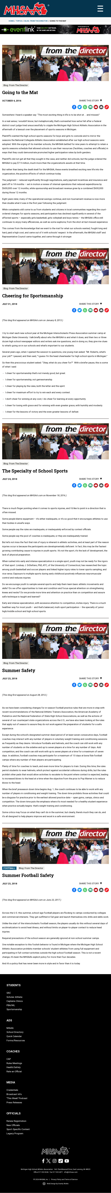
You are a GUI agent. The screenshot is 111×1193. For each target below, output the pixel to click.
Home (11, 21)
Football (9, 868)
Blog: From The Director (36, 21)
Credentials (12, 1090)
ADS (9, 1020)
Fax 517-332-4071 (56, 1172)
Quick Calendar (14, 1036)
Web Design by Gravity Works (57, 1184)
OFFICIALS (13, 1113)
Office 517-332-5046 (41, 1172)
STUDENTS (13, 985)
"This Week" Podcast (16, 1098)
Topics (19, 21)
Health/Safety (13, 1067)
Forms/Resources (15, 1040)
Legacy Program (14, 1133)
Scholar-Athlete (14, 997)
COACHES (13, 1051)
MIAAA (10, 1028)
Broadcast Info (14, 1094)
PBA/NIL (10, 1005)
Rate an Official (14, 1071)
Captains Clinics (14, 1001)
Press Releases (14, 1102)
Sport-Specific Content (18, 1129)
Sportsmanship (14, 1009)
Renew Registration (16, 1121)
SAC (8, 992)
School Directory (14, 1032)
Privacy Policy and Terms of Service (64, 1179)
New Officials (13, 1125)
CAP (8, 1059)
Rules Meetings (14, 1063)
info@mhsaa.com (71, 1172)
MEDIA (10, 1082)
